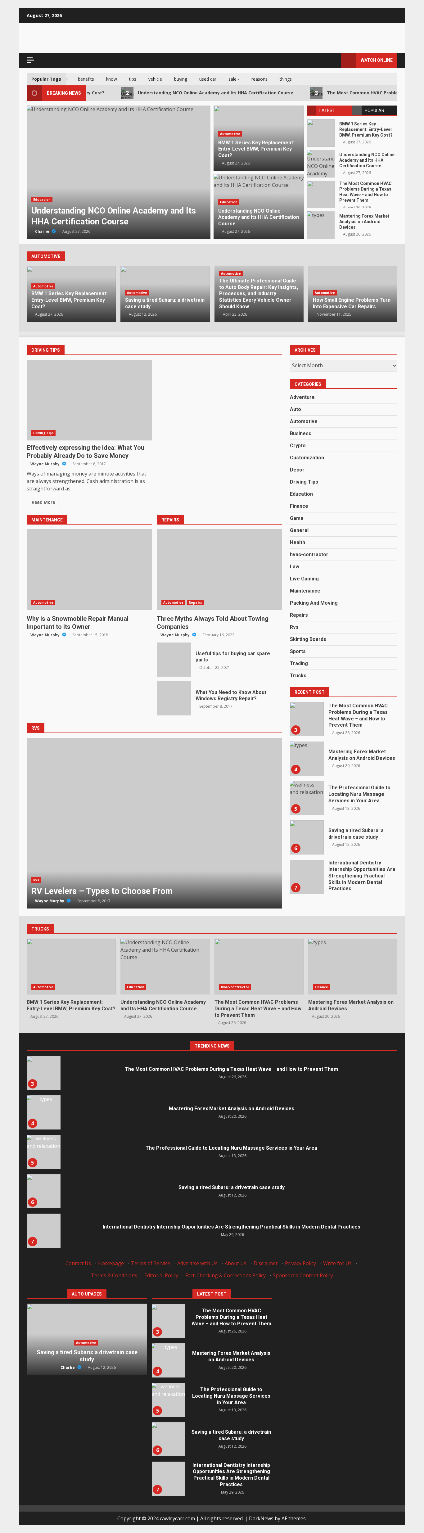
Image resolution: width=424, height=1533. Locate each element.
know (111, 79)
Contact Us (78, 1263)
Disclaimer (266, 1263)
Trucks (298, 676)
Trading (299, 663)
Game (297, 518)
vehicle (155, 79)
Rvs (36, 880)
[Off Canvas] (30, 60)
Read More (43, 502)
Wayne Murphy (45, 464)
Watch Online (377, 60)
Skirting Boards (308, 639)
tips (132, 79)
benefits (86, 79)
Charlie (42, 231)
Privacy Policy (300, 1263)
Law (294, 567)
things (286, 79)
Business (300, 433)
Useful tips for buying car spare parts (174, 660)
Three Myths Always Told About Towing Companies (219, 569)
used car (207, 79)
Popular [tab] (374, 110)
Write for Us (337, 1263)
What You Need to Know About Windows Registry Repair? (174, 698)
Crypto (298, 446)
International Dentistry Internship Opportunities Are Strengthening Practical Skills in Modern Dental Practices (307, 837)
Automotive (230, 134)
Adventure (302, 397)
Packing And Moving (314, 603)
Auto (295, 409)
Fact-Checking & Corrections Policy (225, 1275)
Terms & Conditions (114, 1275)
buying (180, 79)
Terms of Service (150, 1263)
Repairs (195, 602)
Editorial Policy (161, 1275)
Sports (298, 651)
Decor (297, 470)
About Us (235, 1263)
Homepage (111, 1263)
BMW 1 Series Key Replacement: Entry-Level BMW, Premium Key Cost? (321, 133)
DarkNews (261, 1518)
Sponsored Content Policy (303, 1275)
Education (228, 202)
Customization (307, 458)
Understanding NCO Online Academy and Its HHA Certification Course (176, 93)
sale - (233, 79)
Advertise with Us (197, 1263)
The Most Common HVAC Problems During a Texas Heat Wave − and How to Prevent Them (118, 172)
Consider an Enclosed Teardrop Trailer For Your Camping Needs (154, 823)
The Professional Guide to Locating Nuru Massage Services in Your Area (307, 759)
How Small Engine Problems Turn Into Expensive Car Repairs (351, 303)
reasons (259, 79)
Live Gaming (304, 579)
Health (297, 542)
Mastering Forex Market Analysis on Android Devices (321, 225)
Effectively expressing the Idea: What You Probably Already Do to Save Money (89, 400)
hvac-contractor (47, 199)
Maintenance (305, 591)
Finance (299, 506)
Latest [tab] (327, 110)
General (299, 530)
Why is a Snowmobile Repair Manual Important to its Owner (89, 569)
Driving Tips (43, 433)
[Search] (333, 60)
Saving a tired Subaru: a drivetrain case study (307, 798)
